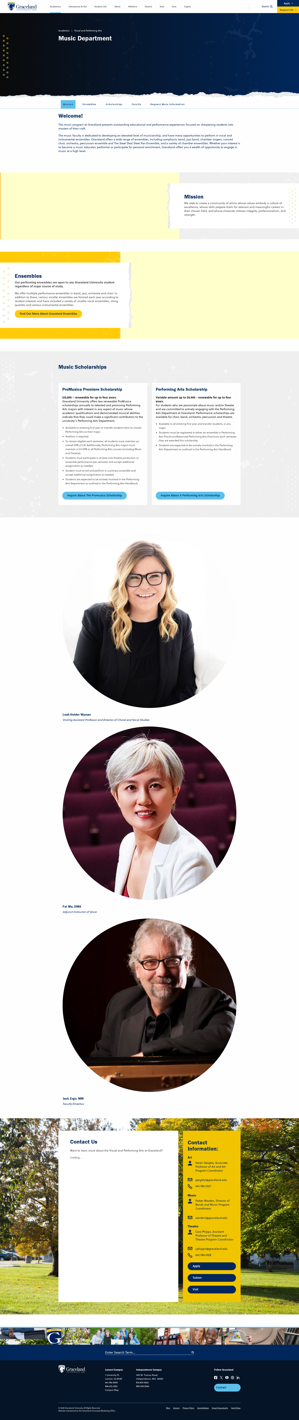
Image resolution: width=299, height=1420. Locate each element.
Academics (55, 6)
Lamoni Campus (114, 1369)
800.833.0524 (142, 1386)
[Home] (71, 1368)
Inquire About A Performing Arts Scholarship (190, 495)
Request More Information (167, 104)
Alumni (148, 6)
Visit (162, 6)
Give (174, 6)
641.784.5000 (111, 1382)
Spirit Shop (236, 1408)
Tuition (197, 1278)
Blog (168, 1408)
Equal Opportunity (220, 1408)
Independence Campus (149, 1369)
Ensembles (89, 104)
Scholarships (114, 104)
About (117, 6)
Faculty (136, 104)
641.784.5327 (203, 1186)
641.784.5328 (203, 1255)
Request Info (287, 10)
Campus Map (112, 1390)
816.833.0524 (142, 1382)
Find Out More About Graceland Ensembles (48, 314)
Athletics (132, 6)
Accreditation (203, 1408)
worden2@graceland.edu (211, 1218)
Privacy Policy (188, 1408)
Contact (221, 1387)
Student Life (100, 6)
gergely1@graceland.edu (211, 1180)
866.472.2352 (111, 1386)
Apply (287, 3)
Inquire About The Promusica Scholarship (94, 495)
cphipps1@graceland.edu (211, 1249)
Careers (176, 1408)
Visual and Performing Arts (88, 30)
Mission (68, 104)
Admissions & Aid (78, 6)
